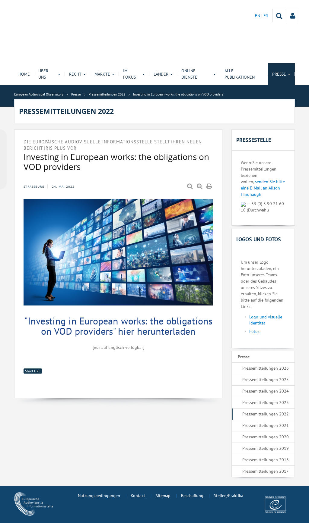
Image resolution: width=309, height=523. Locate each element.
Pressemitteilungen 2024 (265, 391)
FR (265, 15)
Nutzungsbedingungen (99, 495)
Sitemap (163, 495)
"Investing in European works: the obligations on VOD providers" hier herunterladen (118, 326)
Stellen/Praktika (228, 495)
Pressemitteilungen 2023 (265, 402)
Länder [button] (161, 74)
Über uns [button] (43, 74)
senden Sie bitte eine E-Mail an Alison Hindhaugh (263, 188)
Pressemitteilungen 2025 (265, 379)
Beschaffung (192, 495)
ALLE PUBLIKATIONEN (240, 74)
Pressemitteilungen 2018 (265, 459)
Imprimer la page (209, 186)
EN (258, 15)
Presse (244, 356)
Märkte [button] (102, 74)
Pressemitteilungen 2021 (265, 425)
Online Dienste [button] (189, 74)
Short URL (32, 371)
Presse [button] (279, 74)
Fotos (254, 331)
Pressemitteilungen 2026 (265, 368)
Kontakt (138, 495)
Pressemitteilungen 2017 (265, 471)
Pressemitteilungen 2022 (265, 414)
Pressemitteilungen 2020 (265, 437)
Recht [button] (75, 74)
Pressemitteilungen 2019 (265, 448)
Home (24, 74)
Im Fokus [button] (129, 74)
